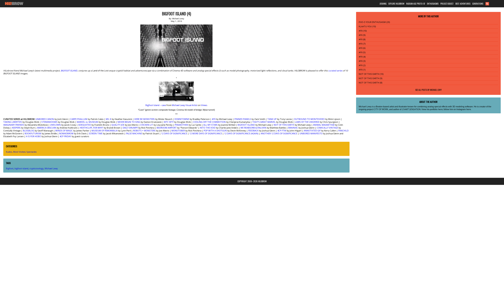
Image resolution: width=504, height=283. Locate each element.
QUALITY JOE (117, 124)
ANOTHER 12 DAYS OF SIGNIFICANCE (279, 133)
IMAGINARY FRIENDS (13, 124)
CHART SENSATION (411, 109)
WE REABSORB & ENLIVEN (253, 127)
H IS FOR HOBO (33, 136)
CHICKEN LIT (146, 124)
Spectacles (31, 151)
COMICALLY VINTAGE (327, 127)
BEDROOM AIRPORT (167, 127)
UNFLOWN (55, 124)
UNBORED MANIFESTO (311, 133)
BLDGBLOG (28, 130)
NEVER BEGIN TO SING (128, 122)
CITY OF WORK (381, 109)
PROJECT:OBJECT (447, 3)
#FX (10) (363, 30)
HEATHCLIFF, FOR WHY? (91, 127)
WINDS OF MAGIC (64, 130)
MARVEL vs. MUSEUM (87, 122)
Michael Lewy (51, 168)
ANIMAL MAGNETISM (324, 124)
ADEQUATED (84, 124)
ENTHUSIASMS (433, 3)
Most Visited (19, 151)
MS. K (108, 119)
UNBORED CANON (44, 119)
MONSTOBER (178, 130)
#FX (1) (362, 69)
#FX (214, 119)
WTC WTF (169, 122)
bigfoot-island (21, 168)
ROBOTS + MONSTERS (144, 130)
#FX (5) (362, 52)
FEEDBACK (253, 130)
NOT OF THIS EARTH (284, 124)
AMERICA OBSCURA (46, 127)
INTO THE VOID (208, 127)
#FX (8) (362, 39)
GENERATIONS (477, 3)
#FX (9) (362, 35)
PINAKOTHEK (181, 124)
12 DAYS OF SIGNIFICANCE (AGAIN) (241, 133)
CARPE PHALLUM (78, 119)
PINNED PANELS (242, 119)
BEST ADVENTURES (462, 3)
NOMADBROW (66, 133)
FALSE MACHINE (134, 133)
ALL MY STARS (210, 124)
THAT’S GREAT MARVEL (264, 122)
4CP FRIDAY (65, 136)
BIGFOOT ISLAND (69, 70)
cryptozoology (36, 168)
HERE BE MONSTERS (144, 119)
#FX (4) (362, 56)
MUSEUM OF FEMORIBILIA (104, 130)
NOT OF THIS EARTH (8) (370, 82)
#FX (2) (362, 65)
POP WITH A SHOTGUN (215, 130)
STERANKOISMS (49, 122)
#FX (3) (362, 61)
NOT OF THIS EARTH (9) (370, 78)
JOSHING (383, 3)
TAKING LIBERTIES (12, 122)
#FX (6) (362, 48)
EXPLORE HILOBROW (396, 3)
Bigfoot (9, 168)
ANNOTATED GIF (312, 130)
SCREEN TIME (96, 133)
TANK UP (272, 119)
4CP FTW (281, 130)
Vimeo (204, 105)
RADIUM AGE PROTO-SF (415, 3)
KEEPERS (16, 127)
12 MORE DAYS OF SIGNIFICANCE (205, 133)
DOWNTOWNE (181, 119)
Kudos (9, 151)
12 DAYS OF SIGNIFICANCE (174, 133)
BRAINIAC (293, 127)
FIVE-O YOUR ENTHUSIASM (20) (374, 22)
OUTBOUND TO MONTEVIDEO (309, 119)
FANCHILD (343, 130)
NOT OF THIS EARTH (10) (371, 74)
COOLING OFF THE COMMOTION (209, 122)
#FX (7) (362, 43)
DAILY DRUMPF (130, 127)
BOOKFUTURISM (33, 133)
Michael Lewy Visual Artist (184, 105)
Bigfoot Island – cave (155, 105)
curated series (335, 70)
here (440, 109)
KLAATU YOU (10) (367, 26)
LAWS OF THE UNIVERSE (307, 122)
